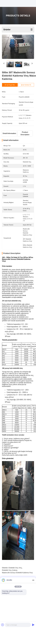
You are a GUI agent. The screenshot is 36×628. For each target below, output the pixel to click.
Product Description (25, 133)
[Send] (33, 625)
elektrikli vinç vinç (15, 568)
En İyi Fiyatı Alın (10, 85)
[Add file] (2, 625)
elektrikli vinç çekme (9, 570)
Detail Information (9, 133)
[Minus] (33, 580)
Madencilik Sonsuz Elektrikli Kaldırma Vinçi (17, 573)
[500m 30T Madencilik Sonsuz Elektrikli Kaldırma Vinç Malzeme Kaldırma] (18, 47)
